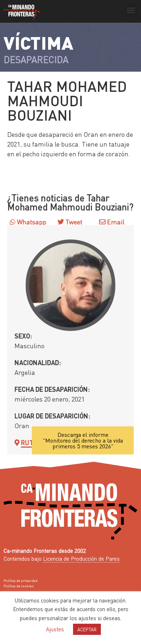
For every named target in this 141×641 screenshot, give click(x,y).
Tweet (73, 222)
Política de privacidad (21, 580)
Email (115, 222)
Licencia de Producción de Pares (81, 558)
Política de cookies (19, 586)
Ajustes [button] (55, 629)
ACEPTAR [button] (87, 629)
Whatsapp (31, 222)
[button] (131, 10)
